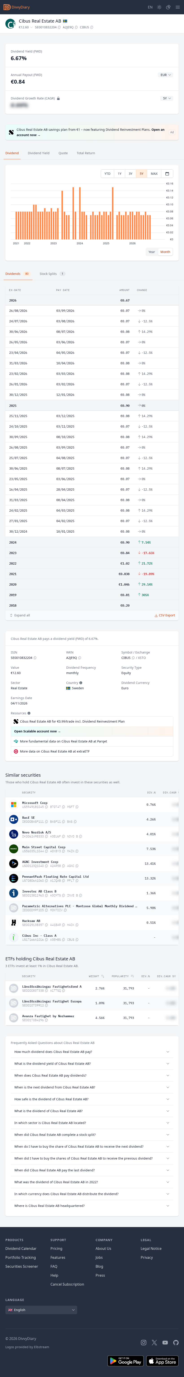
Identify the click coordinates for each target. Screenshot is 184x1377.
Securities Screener (21, 1266)
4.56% (99, 1018)
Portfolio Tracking (20, 1257)
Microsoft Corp (34, 802)
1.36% (151, 893)
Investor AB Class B (39, 891)
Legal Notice (151, 1248)
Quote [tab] (63, 153)
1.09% (99, 1003)
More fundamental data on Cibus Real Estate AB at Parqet (63, 741)
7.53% (151, 849)
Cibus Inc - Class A (39, 935)
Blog (99, 1266)
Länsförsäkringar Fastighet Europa (51, 1001)
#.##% (19, 105)
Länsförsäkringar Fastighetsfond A (51, 986)
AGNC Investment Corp (40, 861)
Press (100, 1275)
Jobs (99, 1257)
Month (165, 252)
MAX (154, 173)
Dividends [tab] (16, 274)
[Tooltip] (80, 683)
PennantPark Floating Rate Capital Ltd (55, 876)
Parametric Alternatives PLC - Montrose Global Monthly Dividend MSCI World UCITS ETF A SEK (79, 905)
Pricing (56, 1248)
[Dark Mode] (159, 7)
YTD (107, 173)
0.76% (151, 805)
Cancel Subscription (67, 1284)
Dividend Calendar (21, 1248)
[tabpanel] (92, 213)
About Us (103, 1248)
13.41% (150, 864)
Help (54, 1275)
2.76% (99, 988)
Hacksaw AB (31, 920)
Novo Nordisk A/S (36, 832)
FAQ (53, 1266)
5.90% (151, 908)
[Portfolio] (168, 7)
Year (152, 252)
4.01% (151, 834)
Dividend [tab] (12, 153)
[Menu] (177, 7)
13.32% (150, 878)
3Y (130, 173)
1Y (119, 173)
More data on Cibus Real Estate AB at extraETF (55, 751)
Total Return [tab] (86, 153)
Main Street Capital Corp (43, 846)
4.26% (151, 819)
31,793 (128, 988)
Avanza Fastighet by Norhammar (48, 1015)
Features (57, 1257)
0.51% (151, 923)
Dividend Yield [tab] (39, 153)
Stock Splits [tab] (51, 274)
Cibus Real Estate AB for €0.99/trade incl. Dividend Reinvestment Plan (72, 721)
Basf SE (28, 817)
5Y (141, 173)
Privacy (147, 1257)
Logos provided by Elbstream (27, 1347)
